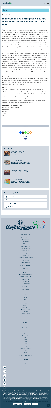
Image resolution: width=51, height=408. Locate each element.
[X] (23, 132)
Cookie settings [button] (17, 404)
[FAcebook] (4, 379)
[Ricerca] (44, 3)
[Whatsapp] (25, 132)
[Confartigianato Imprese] (7, 3)
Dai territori (11, 206)
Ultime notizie (11, 196)
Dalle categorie (12, 203)
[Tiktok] (4, 375)
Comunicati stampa (13, 200)
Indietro (25, 126)
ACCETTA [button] (28, 404)
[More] (30, 132)
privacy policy (28, 401)
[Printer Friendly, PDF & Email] (25, 139)
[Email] (28, 132)
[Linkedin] (4, 367)
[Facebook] (20, 132)
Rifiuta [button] (35, 404)
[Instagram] (4, 371)
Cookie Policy (17, 399)
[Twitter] (4, 383)
